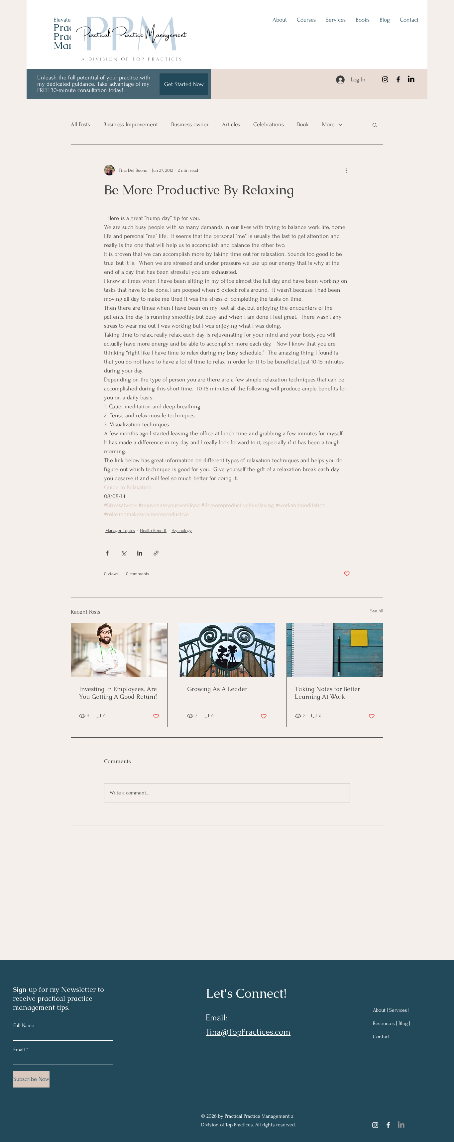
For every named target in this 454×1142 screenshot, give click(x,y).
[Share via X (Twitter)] (123, 553)
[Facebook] (398, 79)
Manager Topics (120, 530)
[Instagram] (385, 79)
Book (303, 124)
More (328, 124)
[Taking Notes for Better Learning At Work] (335, 650)
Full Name (23, 1025)
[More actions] (346, 170)
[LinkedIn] (411, 79)
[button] (375, 124)
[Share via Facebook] (107, 553)
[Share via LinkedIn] (140, 553)
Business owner (190, 124)
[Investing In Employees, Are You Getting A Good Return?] (119, 650)
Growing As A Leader (217, 689)
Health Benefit (153, 530)
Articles (231, 124)
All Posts (80, 124)
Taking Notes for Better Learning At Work (327, 692)
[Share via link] (156, 553)
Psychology (181, 530)
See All (376, 610)
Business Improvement (130, 124)
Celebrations (268, 124)
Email (19, 1049)
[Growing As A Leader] (227, 650)
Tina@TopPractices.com (248, 1032)
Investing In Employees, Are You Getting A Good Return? (118, 692)
